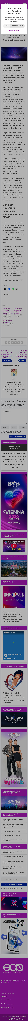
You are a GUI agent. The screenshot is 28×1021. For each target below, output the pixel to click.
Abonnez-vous (17, 26)
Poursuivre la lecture (14, 30)
